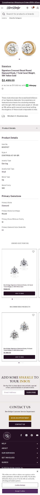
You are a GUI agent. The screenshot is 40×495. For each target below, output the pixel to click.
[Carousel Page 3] (16, 299)
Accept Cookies (20, 491)
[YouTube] (37, 435)
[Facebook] (21, 435)
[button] (37, 8)
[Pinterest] (32, 435)
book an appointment (20, 418)
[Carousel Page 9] (27, 299)
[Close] (37, 471)
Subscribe (31, 392)
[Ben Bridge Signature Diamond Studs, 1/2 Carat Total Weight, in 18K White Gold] (19, 266)
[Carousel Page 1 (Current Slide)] (19, 59)
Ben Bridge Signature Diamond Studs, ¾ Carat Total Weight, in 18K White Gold (18, 349)
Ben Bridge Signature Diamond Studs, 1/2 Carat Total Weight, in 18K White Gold (18, 285)
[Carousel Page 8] (25, 299)
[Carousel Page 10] (29, 299)
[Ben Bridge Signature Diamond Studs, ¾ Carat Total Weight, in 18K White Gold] (19, 330)
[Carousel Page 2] (20, 59)
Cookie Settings (20, 485)
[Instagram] (26, 435)
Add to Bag (19, 293)
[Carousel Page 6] (21, 299)
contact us (20, 424)
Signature (6, 66)
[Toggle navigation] (2, 8)
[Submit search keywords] (3, 14)
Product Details (9, 128)
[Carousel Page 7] (23, 299)
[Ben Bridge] (13, 8)
